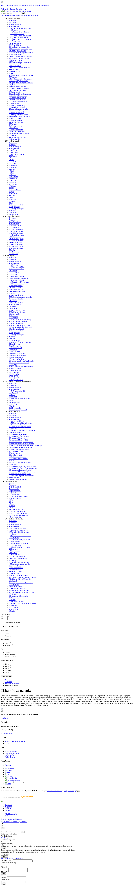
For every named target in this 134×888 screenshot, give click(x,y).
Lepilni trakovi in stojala (18, 90)
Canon (12, 162)
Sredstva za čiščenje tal (17, 438)
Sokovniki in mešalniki (17, 588)
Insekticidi (13, 429)
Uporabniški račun (32, 15)
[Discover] (9, 776)
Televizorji (13, 549)
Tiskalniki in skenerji (12, 684)
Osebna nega (15, 545)
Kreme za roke (14, 477)
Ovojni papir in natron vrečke (19, 47)
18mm (7, 666)
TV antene (13, 553)
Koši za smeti (14, 252)
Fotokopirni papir (15, 43)
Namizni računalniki (16, 269)
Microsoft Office (15, 288)
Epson (12, 169)
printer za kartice (10, 657)
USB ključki (14, 374)
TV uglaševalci (14, 551)
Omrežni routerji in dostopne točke (21, 366)
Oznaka (8, 652)
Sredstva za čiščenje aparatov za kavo (22, 472)
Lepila (12, 84)
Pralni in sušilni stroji (16, 602)
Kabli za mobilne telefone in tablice (21, 361)
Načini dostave (10, 757)
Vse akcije (12, 22)
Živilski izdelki (15, 494)
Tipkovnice (13, 316)
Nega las (13, 605)
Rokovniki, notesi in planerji (19, 398)
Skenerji (12, 210)
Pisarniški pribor (17, 34)
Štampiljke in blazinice (17, 86)
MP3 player (13, 607)
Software (14, 265)
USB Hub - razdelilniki (17, 310)
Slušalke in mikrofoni (17, 312)
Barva (7, 634)
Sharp (12, 201)
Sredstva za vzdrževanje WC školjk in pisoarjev (25, 445)
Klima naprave (14, 598)
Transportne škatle (16, 130)
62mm (7, 672)
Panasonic (13, 199)
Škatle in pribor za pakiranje (20, 39)
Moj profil (8, 807)
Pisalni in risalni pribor (19, 37)
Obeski (12, 395)
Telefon (3, 882)
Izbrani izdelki (14, 26)
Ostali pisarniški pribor (17, 98)
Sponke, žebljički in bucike (18, 81)
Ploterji (12, 336)
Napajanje (13, 350)
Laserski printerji (16, 205)
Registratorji (14, 69)
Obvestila (19, 9)
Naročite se (4, 718)
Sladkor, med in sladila (17, 509)
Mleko (11, 504)
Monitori (13, 271)
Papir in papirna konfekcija (20, 28)
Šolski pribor (15, 41)
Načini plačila (9, 755)
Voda (11, 508)
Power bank (14, 573)
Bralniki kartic (14, 314)
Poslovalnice (5, 9)
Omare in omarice (16, 229)
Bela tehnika (15, 541)
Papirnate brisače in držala (18, 459)
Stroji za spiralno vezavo (17, 99)
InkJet (7, 643)
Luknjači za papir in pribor (18, 109)
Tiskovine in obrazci (16, 54)
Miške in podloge (16, 303)
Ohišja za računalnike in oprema (20, 342)
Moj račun (8, 805)
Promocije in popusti (12, 11)
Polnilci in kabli (15, 570)
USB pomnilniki (15, 408)
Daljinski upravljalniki (17, 556)
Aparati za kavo (15, 491)
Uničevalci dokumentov (18, 101)
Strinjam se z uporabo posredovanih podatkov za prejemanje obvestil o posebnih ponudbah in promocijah (37, 846)
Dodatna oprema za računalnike (20, 297)
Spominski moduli (15, 348)
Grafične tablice (15, 304)
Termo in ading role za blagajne (20, 49)
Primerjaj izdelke (6, 15)
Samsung (12, 167)
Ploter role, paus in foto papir (19, 58)
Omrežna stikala (15, 368)
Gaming (13, 274)
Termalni (8, 645)
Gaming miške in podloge (18, 321)
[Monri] (8, 784)
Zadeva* (4, 877)
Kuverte (14, 30)
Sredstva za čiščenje (17, 421)
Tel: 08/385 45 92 (7, 733)
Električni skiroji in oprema (19, 532)
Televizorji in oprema (18, 528)
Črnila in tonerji (25, 11)
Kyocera (13, 186)
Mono (7, 636)
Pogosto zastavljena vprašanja (15, 741)
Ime (2, 865)
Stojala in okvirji (16, 231)
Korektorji (13, 128)
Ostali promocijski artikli (18, 410)
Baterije (13, 534)
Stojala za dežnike (15, 242)
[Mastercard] (9, 769)
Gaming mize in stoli (16, 329)
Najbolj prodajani (15, 24)
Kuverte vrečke (15, 66)
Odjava (7, 810)
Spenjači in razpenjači (17, 107)
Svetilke (12, 250)
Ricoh (11, 171)
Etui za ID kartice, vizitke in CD (20, 88)
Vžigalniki (13, 393)
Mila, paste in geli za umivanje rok (21, 476)
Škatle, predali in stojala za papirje (21, 75)
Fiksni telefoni (14, 560)
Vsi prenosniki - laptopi (17, 291)
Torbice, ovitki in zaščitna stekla (20, 579)
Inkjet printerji (14, 207)
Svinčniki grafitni (15, 118)
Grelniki (12, 600)
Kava (11, 502)
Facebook (8, 765)
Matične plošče (14, 340)
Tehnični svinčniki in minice (19, 116)
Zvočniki (13, 306)
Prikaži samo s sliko (12, 626)
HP (11, 160)
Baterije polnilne (15, 566)
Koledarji (13, 397)
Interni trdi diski (15, 351)
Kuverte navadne (15, 64)
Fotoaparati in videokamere (19, 543)
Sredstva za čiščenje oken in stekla (21, 442)
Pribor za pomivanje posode (19, 449)
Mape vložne (14, 71)
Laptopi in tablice (17, 267)
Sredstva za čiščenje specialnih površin (22, 466)
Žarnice (12, 611)
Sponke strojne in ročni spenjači (20, 79)
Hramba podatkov (17, 284)
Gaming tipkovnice (16, 323)
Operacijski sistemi (16, 286)
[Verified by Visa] (11, 778)
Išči (22, 13)
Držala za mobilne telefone (18, 575)
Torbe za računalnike (17, 295)
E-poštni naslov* (6, 844)
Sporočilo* (4, 871)
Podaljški (13, 365)
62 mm (7, 670)
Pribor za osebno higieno (18, 479)
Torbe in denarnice (15, 402)
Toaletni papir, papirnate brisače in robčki (24, 425)
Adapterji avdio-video (16, 353)
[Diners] (8, 774)
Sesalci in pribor (15, 586)
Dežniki (12, 400)
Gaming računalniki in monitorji (20, 319)
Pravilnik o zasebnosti (12, 753)
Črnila (13, 150)
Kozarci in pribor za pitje (18, 513)
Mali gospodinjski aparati (20, 539)
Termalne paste (14, 344)
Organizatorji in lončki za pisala (20, 94)
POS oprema (14, 372)
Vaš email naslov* (7, 860)
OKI (11, 188)
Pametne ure (14, 538)
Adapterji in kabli (17, 280)
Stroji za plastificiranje (17, 105)
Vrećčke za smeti (15, 455)
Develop (13, 184)
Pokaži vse (4, 838)
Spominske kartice (15, 571)
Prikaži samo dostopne (12, 623)
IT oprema (8, 682)
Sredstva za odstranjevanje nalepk (20, 470)
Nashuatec (13, 194)
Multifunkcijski (10, 655)
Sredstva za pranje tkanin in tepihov (21, 444)
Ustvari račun (18, 858)
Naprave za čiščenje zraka (18, 596)
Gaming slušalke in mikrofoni (19, 325)
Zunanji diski (14, 378)
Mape (12, 73)
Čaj (11, 500)
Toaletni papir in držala (17, 457)
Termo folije (13, 158)
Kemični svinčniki (16, 113)
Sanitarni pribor (14, 453)
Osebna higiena (16, 432)
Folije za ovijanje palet (17, 131)
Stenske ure (13, 254)
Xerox (12, 182)
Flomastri (13, 124)
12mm (7, 664)
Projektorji (13, 318)
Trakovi (13, 156)
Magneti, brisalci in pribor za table (21, 83)
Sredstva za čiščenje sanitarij (19, 436)
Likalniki (13, 594)
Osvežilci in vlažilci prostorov (20, 427)
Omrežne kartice (15, 370)
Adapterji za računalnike (17, 355)
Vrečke (12, 406)
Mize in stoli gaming (16, 239)
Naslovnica (8, 680)
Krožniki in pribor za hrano (19, 515)
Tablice (12, 293)
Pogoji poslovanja (11, 751)
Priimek (3, 867)
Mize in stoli (15, 227)
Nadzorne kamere (15, 609)
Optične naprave (15, 346)
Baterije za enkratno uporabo (19, 564)
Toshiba (12, 195)
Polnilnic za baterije (16, 568)
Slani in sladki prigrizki (17, 511)
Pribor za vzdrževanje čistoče (21, 423)
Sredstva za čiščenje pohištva (19, 440)
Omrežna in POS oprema (19, 282)
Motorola (8, 816)
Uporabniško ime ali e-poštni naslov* (13, 852)
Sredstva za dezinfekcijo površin (20, 474)
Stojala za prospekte (16, 244)
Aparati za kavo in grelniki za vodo (21, 592)
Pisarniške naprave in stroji (20, 36)
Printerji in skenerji (17, 154)
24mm (7, 668)
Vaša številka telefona (8, 863)
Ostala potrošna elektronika (20, 547)
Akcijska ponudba (11, 814)
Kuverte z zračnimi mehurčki (19, 68)
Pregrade (13, 77)
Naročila (8, 808)
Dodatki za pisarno (17, 235)
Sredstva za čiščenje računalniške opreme (23, 468)
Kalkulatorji (14, 103)
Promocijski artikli (17, 391)
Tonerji (14, 152)
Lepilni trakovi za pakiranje (19, 133)
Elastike (12, 135)
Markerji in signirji (16, 122)
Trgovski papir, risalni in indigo (20, 56)
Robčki (12, 460)
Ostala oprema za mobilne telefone (21, 583)
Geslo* (3, 854)
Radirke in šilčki (15, 120)
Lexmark (12, 163)
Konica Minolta (15, 190)
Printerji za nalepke (16, 209)
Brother (13, 165)
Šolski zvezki (14, 139)
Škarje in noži (14, 92)
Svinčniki (13, 404)
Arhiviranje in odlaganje (19, 32)
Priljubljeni (16, 15)
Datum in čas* (5, 880)
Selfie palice (13, 581)
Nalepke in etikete (16, 60)
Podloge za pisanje (16, 126)
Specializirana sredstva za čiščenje (22, 430)
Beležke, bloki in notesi (17, 51)
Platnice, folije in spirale (18, 96)
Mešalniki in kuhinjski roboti (19, 590)
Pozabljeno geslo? (7, 858)
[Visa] (7, 772)
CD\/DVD (13, 376)
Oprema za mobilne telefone (20, 536)
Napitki (13, 492)
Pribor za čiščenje (16, 451)
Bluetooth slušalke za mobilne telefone (22, 577)
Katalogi (12, 9)
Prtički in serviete (15, 517)
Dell (11, 203)
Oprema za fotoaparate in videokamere (22, 603)
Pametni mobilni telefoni (18, 558)
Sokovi (12, 506)
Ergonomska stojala (16, 246)
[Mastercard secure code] (13, 780)
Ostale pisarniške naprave (18, 111)
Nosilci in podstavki (16, 233)
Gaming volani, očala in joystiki (20, 327)
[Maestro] (8, 770)
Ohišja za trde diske (16, 380)
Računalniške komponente (19, 278)
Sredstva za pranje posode (18, 434)
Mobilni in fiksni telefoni (19, 530)
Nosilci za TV (14, 555)
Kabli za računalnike (16, 359)
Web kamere (13, 308)
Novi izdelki (13, 21)
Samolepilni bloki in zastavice (20, 62)
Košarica (23, 15)
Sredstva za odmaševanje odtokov (20, 447)
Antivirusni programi (16, 289)
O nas (24, 9)
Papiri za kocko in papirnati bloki (21, 52)
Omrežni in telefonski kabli (19, 363)
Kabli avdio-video (16, 357)
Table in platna (15, 225)
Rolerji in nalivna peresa (18, 115)
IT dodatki (15, 272)
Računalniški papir (15, 45)
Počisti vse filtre (7, 676)
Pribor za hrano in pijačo (19, 496)
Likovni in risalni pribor (18, 137)
